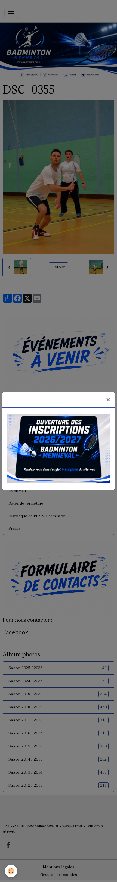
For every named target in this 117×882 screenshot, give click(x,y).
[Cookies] (11, 871)
